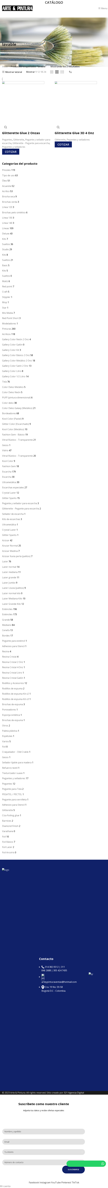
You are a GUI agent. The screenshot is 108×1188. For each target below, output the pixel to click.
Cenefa (6, 630)
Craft (4, 291)
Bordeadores (9, 413)
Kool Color (7, 461)
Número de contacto (14, 1156)
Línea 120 (7, 207)
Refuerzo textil (10, 767)
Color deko (8, 402)
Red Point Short (10, 318)
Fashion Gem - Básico (13, 434)
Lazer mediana (10, 572)
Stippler (6, 297)
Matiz (5, 281)
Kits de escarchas (11, 519)
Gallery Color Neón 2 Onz (15, 339)
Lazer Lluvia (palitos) (13, 587)
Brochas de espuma (12, 704)
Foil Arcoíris (8, 852)
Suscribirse (73, 1169)
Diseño (6, 1121)
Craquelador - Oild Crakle (15, 751)
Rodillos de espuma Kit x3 (15, 699)
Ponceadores (9, 709)
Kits (4, 238)
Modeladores (9, 323)
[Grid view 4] (62, 72)
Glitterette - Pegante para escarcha (20, 508)
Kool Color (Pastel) (12, 418)
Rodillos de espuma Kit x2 (15, 693)
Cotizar (10, 152)
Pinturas (6, 328)
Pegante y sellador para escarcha (19, 503)
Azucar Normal (10, 545)
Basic (5, 265)
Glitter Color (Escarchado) (15, 424)
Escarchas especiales (13, 487)
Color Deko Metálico (13, 387)
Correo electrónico (13, 1136)
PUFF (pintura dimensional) (16, 397)
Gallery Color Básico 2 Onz (16, 355)
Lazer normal (9, 566)
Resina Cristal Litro (12, 672)
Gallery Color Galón (12, 344)
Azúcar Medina (10, 551)
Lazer (5, 561)
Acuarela (6, 186)
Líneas (5, 228)
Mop (4, 302)
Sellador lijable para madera (17, 762)
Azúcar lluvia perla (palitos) (16, 556)
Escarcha (6, 471)
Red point (7, 286)
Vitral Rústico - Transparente (17, 439)
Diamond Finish (10, 826)
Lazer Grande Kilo (11, 603)
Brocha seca (8, 196)
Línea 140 (7, 223)
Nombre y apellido (12, 1125)
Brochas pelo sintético (14, 212)
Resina (5, 651)
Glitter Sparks (9, 498)
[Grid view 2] (51, 72)
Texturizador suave (12, 773)
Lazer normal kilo (11, 593)
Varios (5, 741)
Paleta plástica (9, 730)
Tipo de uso (8, 175)
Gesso (5, 445)
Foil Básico (7, 841)
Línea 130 (7, 217)
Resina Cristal (9, 656)
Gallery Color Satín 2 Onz (15, 365)
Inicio (5, 66)
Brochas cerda (9, 201)
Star (4, 307)
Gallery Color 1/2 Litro (13, 376)
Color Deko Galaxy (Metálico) (17, 408)
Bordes (6, 635)
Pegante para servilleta (14, 799)
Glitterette (7, 810)
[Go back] (5, 38)
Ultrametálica (9, 482)
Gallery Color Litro (11, 371)
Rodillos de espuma (12, 688)
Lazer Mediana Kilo (12, 598)
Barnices (6, 820)
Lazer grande (9, 577)
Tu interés (7, 1146)
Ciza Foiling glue (10, 815)
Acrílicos (6, 334)
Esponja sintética (11, 715)
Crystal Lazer (9, 492)
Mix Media (7, 312)
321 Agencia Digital (74, 1092)
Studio (5, 249)
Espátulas (7, 736)
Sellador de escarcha (13, 513)
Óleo (4, 180)
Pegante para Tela (12, 788)
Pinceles (6, 170)
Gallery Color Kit (10, 350)
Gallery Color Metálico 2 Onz (17, 360)
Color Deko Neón (11, 392)
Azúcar (5, 540)
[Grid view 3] (56, 72)
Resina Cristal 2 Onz (12, 662)
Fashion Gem (9, 466)
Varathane (7, 831)
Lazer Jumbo (8, 582)
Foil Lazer (7, 847)
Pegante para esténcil (13, 640)
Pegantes (7, 783)
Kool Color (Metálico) (13, 429)
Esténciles (7, 609)
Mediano (6, 625)
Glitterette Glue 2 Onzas (21, 133)
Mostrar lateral (13, 72)
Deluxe (5, 233)
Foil (4, 746)
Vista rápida (5, 127)
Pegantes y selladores (13, 778)
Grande (6, 619)
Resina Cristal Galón (12, 677)
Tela (4, 381)
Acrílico (6, 191)
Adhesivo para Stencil (13, 646)
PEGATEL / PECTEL (12, 794)
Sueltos (6, 244)
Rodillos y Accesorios (13, 683)
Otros (5, 725)
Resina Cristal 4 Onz (12, 667)
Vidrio (5, 450)
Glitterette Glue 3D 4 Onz (74, 133)
